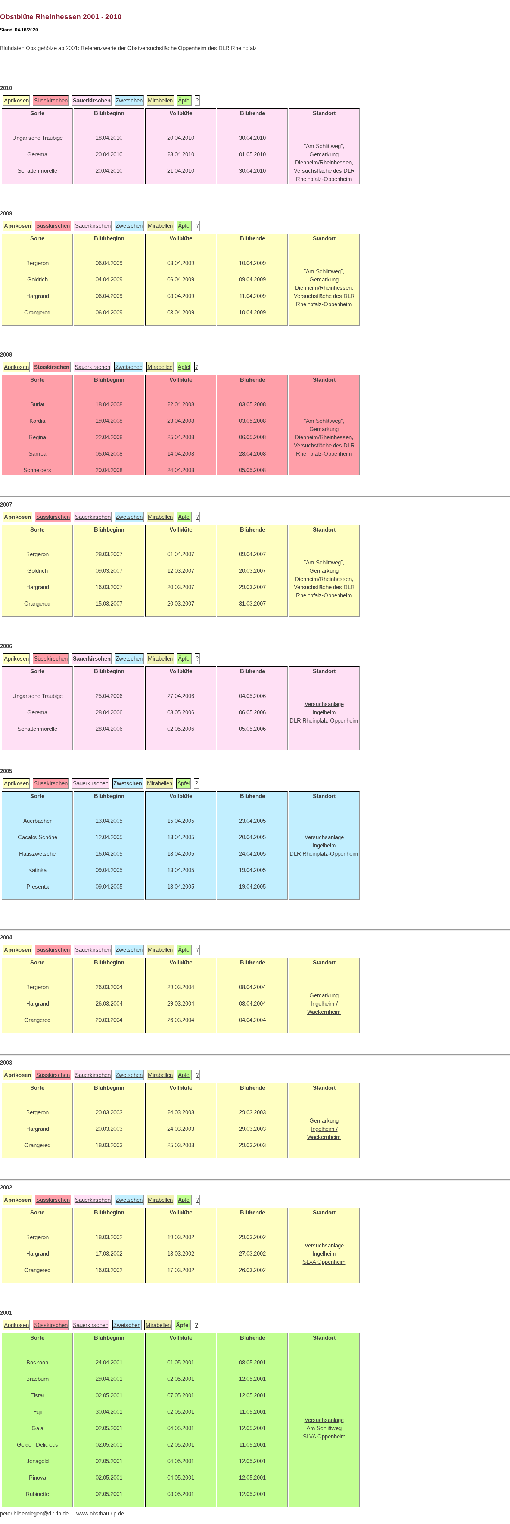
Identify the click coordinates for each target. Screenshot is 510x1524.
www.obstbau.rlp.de (100, 1514)
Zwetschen (129, 101)
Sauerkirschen (93, 226)
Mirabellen (160, 101)
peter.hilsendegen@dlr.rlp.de (34, 1514)
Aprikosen (16, 101)
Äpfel (184, 101)
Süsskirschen (51, 101)
